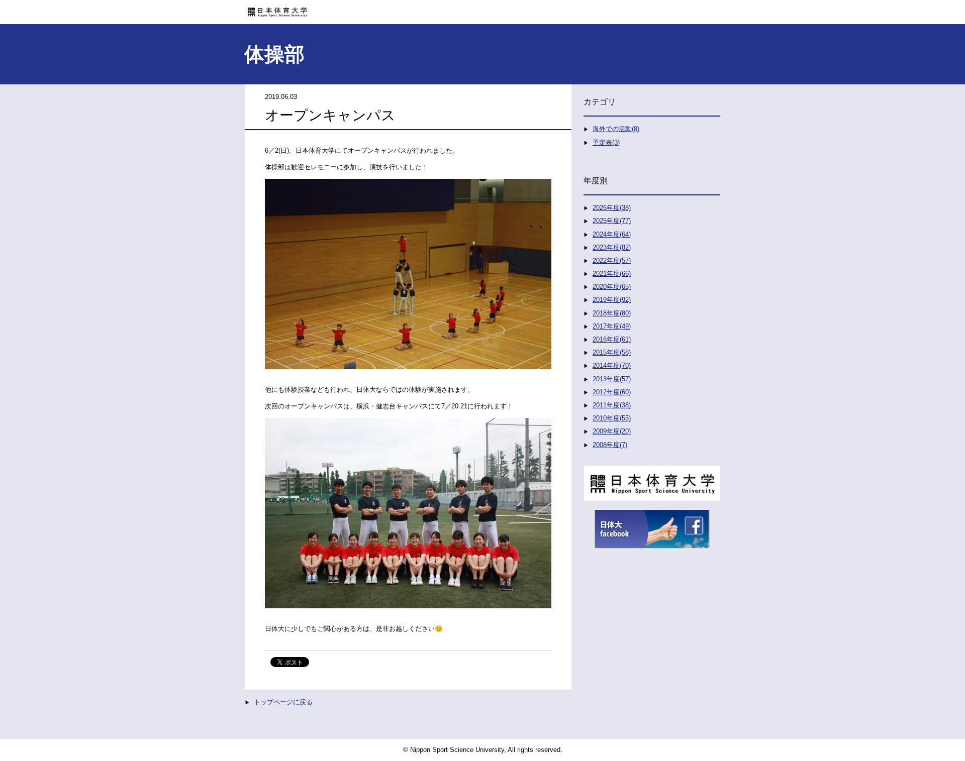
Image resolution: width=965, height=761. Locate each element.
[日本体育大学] (482, 8)
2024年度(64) (612, 234)
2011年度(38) (612, 405)
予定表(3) (606, 142)
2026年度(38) (612, 207)
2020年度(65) (612, 286)
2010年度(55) (612, 418)
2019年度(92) (612, 299)
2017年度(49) (612, 326)
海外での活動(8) (616, 129)
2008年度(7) (610, 445)
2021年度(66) (612, 273)
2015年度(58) (612, 352)
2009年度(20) (612, 431)
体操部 (274, 54)
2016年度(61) (612, 339)
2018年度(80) (612, 313)
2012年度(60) (612, 392)
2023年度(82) (612, 247)
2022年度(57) (612, 260)
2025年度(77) (612, 221)
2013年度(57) (612, 379)
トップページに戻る (283, 702)
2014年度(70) (612, 365)
